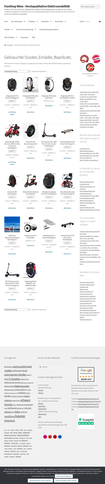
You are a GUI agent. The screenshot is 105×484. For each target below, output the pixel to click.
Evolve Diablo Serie (86, 303)
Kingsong (7, 446)
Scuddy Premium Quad (87, 207)
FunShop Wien (14, 443)
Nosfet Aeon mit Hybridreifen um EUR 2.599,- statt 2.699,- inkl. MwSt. (90, 106)
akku (5, 430)
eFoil (27, 379)
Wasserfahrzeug (8, 454)
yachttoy (6, 456)
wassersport (16, 454)
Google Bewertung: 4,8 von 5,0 (88, 399)
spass (24, 448)
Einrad (15, 433)
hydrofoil (28, 393)
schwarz (25, 400)
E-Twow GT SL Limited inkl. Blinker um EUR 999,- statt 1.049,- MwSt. (88, 99)
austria (16, 366)
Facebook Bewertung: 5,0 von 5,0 (89, 401)
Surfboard (12, 408)
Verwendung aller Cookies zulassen (40, 480)
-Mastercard (42, 414)
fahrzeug (11, 440)
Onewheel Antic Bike (86, 308)
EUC (25, 390)
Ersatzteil (20, 389)
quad (30, 446)
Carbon (12, 430)
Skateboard (21, 405)
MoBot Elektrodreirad (86, 200)
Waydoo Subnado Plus (87, 182)
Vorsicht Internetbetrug (24, 29)
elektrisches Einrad (12, 382)
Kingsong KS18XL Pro (86, 292)
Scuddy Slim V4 (85, 149)
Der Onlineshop (16, 21)
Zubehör (20, 416)
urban (18, 451)
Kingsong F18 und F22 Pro (88, 299)
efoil (11, 433)
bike (8, 430)
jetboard (28, 443)
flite (20, 440)
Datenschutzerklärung (64, 476)
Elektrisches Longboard (27, 382)
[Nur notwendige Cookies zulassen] (102, 475)
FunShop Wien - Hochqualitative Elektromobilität (37, 6)
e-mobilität (29, 430)
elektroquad (22, 438)
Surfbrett (19, 408)
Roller (18, 401)
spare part (29, 404)
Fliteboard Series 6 (86, 194)
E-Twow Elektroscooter (87, 198)
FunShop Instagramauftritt (48, 29)
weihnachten (23, 454)
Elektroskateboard (10, 390)
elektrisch (26, 432)
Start (6, 21)
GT (19, 443)
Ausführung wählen (12, 113)
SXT (23, 408)
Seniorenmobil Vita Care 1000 (89, 156)
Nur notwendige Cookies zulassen (66, 480)
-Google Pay (42, 409)
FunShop (22, 393)
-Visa (39, 417)
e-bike (21, 430)
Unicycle (27, 408)
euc (27, 438)
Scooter (8, 404)
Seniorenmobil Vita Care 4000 (89, 153)
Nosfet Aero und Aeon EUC (88, 306)
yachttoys (9, 416)
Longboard (20, 396)
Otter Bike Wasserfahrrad (88, 310)
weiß (13, 412)
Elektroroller (9, 386)
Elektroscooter (21, 386)
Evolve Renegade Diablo (87, 191)
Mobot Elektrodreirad (86, 151)
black (28, 375)
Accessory (8, 367)
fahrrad (6, 440)
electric (20, 433)
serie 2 (14, 448)
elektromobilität (23, 435)
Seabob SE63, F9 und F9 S (88, 296)
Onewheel (25, 446)
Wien (17, 411)
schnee (5, 448)
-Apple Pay (41, 406)
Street (5, 408)
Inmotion (23, 443)
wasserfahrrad (23, 451)
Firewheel (16, 440)
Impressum (24, 37)
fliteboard (25, 440)
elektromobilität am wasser (11, 438)
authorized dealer (20, 370)
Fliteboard (6, 393)
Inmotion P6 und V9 (86, 294)
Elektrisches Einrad (10, 435)
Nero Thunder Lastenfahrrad (89, 160)
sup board (29, 448)
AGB (33, 37)
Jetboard (14, 396)
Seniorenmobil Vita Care (87, 301)
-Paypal (40, 393)
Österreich (9, 420)
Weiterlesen (30, 112)
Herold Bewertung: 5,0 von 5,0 (88, 404)
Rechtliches (59, 21)
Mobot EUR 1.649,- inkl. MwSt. (89, 255)
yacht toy (23, 412)
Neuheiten (45, 21)
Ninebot (14, 401)
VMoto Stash (84, 289)
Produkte (32, 21)
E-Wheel (22, 379)
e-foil (25, 430)
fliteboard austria (14, 393)
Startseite (10, 45)
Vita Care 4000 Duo (86, 158)
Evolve (29, 390)
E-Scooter (14, 378)
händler (7, 396)
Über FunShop (9, 37)
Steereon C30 (84, 287)
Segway (14, 405)
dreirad (17, 430)
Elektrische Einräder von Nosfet (90, 210)
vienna (7, 411)
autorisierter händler (15, 374)
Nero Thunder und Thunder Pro (89, 313)
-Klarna (40, 390)
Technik (7, 29)
